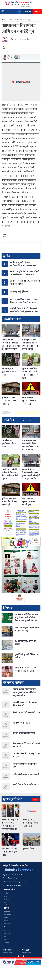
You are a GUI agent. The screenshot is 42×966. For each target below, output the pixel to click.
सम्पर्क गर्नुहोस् (8, 896)
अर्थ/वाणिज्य (7, 915)
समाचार (6, 942)
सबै (35, 799)
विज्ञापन (6, 899)
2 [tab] (21, 956)
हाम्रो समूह (7, 893)
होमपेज (3, 20)
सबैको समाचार (12, 39)
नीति (5, 905)
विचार (6, 921)
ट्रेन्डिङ (6, 918)
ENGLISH (37, 11)
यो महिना (36, 420)
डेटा (5, 902)
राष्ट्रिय (6, 939)
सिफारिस (7, 924)
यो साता (29, 420)
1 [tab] (18, 956)
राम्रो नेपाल (7, 912)
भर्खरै (5, 936)
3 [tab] (23, 956)
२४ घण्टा (22, 420)
